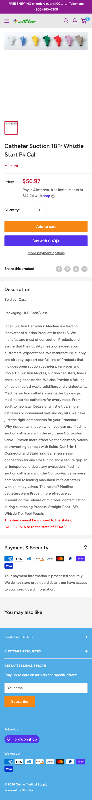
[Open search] (66, 20)
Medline (11, 166)
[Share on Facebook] (59, 268)
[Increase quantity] (51, 210)
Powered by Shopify (18, 790)
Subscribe (19, 701)
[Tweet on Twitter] (76, 268)
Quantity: (12, 210)
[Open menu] (6, 21)
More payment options (46, 253)
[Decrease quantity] (27, 210)
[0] (84, 20)
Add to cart (46, 226)
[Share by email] (84, 268)
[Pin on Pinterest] (67, 268)
